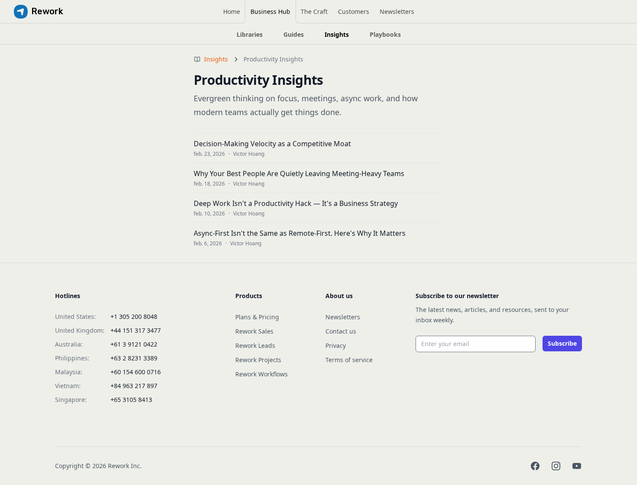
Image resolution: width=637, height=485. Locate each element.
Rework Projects (258, 360)
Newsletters (342, 317)
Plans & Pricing (257, 317)
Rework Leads (255, 345)
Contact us (340, 331)
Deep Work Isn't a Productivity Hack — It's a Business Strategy (296, 203)
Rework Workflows (261, 374)
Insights (216, 59)
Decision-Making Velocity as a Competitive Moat (272, 143)
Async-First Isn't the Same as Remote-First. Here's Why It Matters (300, 233)
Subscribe (562, 343)
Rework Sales (254, 331)
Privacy (335, 345)
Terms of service (349, 360)
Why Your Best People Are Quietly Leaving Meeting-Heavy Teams (299, 173)
